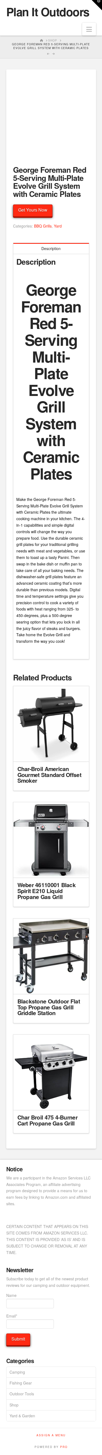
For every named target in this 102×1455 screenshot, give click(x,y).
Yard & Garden (22, 1415)
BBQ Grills (43, 226)
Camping (17, 1372)
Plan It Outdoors (47, 11)
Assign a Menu (51, 1435)
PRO (64, 1447)
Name (11, 1295)
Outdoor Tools (22, 1393)
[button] (89, 29)
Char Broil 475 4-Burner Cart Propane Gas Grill (47, 1120)
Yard (58, 226)
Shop (14, 1405)
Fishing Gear (21, 1383)
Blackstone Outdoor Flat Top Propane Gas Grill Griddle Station (48, 1007)
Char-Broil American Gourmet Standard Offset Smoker (49, 775)
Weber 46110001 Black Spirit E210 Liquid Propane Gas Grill (46, 891)
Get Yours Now (32, 210)
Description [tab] (51, 248)
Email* (11, 1316)
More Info (51, 752)
